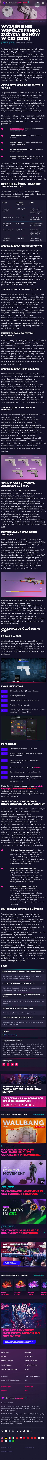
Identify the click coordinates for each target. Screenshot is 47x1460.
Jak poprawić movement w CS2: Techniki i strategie (22, 1192)
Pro (26, 1390)
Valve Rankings (31, 1365)
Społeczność (5, 22)
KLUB (27, 1369)
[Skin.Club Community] (16, 2)
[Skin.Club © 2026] (14, 1398)
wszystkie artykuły (38, 1114)
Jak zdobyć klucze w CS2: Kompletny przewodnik (20, 1231)
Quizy (3, 1356)
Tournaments (7, 1361)
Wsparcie (4, 1376)
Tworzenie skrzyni (9, 1369)
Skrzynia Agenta (7, 1451)
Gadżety (4, 1390)
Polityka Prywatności (32, 1376)
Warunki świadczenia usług (10, 1380)
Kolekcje (28, 1352)
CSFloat (37, 767)
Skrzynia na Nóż (6, 1447)
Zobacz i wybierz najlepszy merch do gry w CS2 (21, 1333)
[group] (7, 1287)
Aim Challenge (31, 1361)
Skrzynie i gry (6, 1386)
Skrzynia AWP (29, 1447)
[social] (2, 1431)
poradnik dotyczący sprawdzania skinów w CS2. (22, 787)
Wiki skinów (29, 1386)
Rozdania (29, 1356)
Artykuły (13, 22)
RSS (26, 1380)
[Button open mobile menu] (43, 3)
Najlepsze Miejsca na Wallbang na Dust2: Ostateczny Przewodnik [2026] (20, 1152)
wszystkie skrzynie (38, 1275)
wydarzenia (6, 1365)
